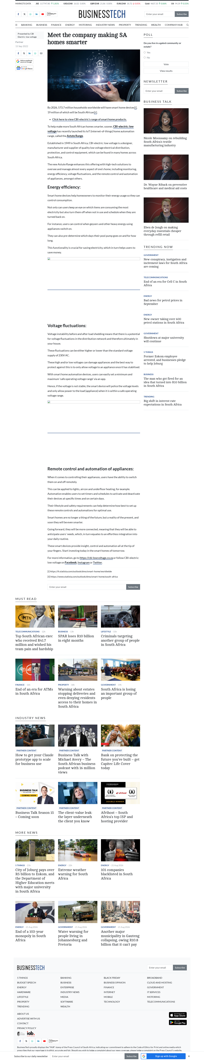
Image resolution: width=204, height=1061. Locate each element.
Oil (172, 3)
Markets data (23, 3)
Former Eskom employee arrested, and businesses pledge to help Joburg (165, 360)
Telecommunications (27, 631)
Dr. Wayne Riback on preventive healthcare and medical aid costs (165, 186)
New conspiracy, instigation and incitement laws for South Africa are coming (165, 263)
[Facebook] (18, 14)
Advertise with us (28, 1018)
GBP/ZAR (94, 3)
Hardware (24, 992)
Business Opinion (114, 982)
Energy (70, 24)
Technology (112, 1001)
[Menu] (16, 25)
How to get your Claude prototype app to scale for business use (34, 759)
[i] (135, 107)
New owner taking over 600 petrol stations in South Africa (164, 320)
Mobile (108, 996)
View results (166, 70)
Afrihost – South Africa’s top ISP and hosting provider (117, 817)
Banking (26, 24)
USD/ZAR (68, 3)
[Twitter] (24, 14)
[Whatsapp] (30, 14)
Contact (22, 1023)
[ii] (95, 112)
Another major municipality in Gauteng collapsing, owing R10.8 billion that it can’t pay (120, 938)
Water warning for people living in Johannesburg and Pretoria (73, 938)
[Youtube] (43, 14)
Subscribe (182, 14)
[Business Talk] (51, 14)
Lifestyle (106, 631)
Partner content (26, 750)
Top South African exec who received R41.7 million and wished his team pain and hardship (34, 642)
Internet (109, 992)
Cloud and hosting (159, 982)
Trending (141, 24)
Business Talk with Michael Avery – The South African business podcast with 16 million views (76, 763)
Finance (56, 24)
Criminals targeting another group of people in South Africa (120, 640)
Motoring (85, 24)
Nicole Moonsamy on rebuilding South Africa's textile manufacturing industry (165, 141)
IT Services (153, 992)
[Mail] (41, 53)
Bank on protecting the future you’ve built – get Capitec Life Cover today (120, 761)
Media (64, 996)
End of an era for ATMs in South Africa (34, 691)
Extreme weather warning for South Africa (73, 874)
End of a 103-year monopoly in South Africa (30, 936)
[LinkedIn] (36, 14)
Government (108, 684)
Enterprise (67, 987)
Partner (19, 42)
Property (125, 24)
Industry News (105, 24)
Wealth (156, 24)
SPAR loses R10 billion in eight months (76, 638)
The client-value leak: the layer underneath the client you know (75, 817)
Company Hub (173, 24)
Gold (147, 3)
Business (41, 24)
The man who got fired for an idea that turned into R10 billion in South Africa (165, 382)
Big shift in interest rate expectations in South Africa (163, 402)
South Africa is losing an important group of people (119, 693)
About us (23, 1013)
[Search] (188, 25)
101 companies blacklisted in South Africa (117, 874)
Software (66, 1001)
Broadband (154, 977)
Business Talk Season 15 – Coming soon (34, 815)
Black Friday (112, 977)
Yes (148, 52)
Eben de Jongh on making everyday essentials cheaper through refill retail (162, 231)
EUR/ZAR (121, 3)
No (148, 57)
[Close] (189, 1056)
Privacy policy (26, 1028)
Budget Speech (26, 982)
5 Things (20, 865)
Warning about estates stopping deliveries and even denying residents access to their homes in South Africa (77, 698)
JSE (37, 3)
